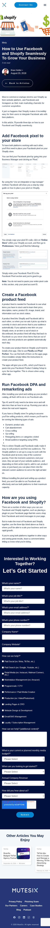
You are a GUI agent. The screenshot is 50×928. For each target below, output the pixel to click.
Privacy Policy (15, 901)
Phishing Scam (32, 901)
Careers (23, 905)
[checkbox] (24, 692)
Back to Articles (19, 83)
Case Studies (36, 905)
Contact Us (26, 5)
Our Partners (11, 905)
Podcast (27, 910)
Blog (18, 910)
